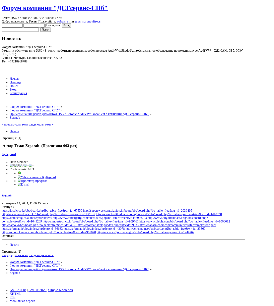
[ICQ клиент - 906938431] (19, 173)
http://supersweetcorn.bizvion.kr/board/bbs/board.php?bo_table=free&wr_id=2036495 (137, 210)
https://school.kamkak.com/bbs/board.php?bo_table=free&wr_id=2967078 (49, 232)
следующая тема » (41, 124)
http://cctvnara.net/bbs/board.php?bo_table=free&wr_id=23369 (165, 228)
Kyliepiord (9, 154)
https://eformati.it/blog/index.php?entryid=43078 (94, 228)
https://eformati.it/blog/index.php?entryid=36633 (32, 228)
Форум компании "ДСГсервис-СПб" (55, 7)
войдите (62, 21)
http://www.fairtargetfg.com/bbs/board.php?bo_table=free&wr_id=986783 (100, 217)
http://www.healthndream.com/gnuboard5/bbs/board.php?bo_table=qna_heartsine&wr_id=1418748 (159, 214)
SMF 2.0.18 (18, 290)
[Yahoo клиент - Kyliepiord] (37, 177)
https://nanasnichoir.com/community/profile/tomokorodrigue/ (177, 225)
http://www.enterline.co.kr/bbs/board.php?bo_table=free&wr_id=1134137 (48, 214)
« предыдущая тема (15, 124)
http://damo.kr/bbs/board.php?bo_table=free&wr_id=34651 (39, 225)
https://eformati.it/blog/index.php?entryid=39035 (108, 225)
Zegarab (6, 195)
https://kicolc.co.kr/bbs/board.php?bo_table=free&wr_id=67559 (42, 210)
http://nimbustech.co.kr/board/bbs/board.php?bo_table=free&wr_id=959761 (91, 221)
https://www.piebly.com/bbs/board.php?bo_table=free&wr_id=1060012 (184, 221)
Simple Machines (60, 290)
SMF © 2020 (37, 290)
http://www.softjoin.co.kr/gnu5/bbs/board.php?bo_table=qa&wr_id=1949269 (145, 232)
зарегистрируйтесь (87, 21)
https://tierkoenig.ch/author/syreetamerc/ (27, 217)
